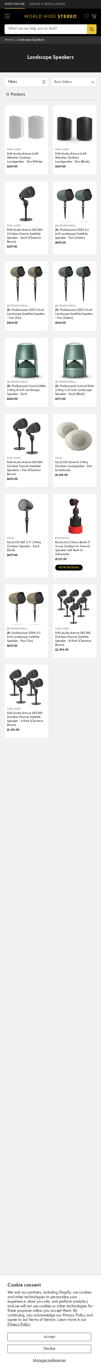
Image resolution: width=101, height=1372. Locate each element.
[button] (7, 16)
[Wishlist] (86, 16)
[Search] (92, 29)
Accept (49, 1337)
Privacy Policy (19, 1324)
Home (9, 39)
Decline (49, 1349)
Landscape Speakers (30, 39)
